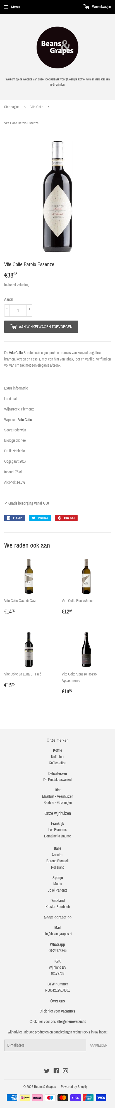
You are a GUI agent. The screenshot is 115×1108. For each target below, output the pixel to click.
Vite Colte (36, 107)
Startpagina (12, 107)
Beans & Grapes (45, 1087)
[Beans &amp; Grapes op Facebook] (56, 1072)
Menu (15, 7)
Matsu (57, 884)
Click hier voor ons (58, 1021)
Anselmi (57, 855)
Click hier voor (57, 1011)
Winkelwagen (101, 7)
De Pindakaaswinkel (57, 780)
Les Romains (57, 830)
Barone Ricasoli (57, 861)
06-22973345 (57, 951)
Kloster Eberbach (57, 907)
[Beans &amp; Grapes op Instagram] (65, 1072)
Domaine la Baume (57, 836)
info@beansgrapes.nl (57, 934)
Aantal (8, 299)
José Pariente (57, 890)
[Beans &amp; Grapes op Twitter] (47, 1072)
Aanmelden (98, 1045)
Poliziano (57, 867)
